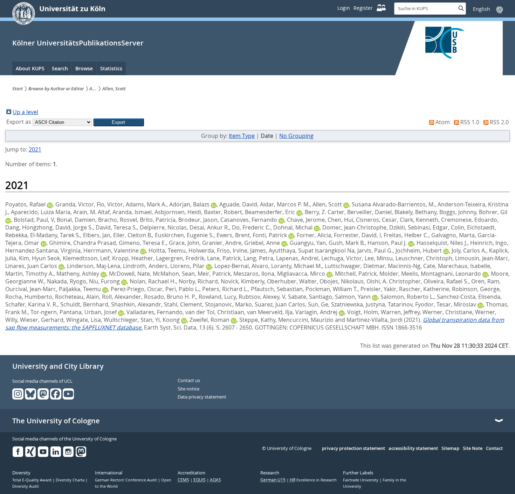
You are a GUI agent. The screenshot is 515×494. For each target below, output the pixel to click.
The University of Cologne (56, 421)
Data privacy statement (202, 397)
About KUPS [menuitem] (30, 68)
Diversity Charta (70, 480)
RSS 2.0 (499, 122)
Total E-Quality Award (32, 480)
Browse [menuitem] (84, 68)
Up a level (25, 112)
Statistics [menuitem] (111, 68)
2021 (35, 149)
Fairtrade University (361, 480)
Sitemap (450, 448)
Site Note (472, 448)
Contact (494, 448)
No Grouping (296, 136)
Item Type (242, 136)
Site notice (188, 389)
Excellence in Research (313, 480)
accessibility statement (413, 448)
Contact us (189, 380)
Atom (442, 122)
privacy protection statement (353, 448)
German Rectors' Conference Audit (126, 480)
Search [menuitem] (60, 68)
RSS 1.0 (469, 122)
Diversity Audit (25, 486)
